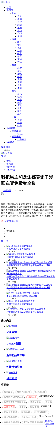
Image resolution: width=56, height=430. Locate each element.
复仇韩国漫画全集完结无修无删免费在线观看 (28, 287)
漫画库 (10, 10)
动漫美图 (16, 131)
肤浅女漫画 (35, 402)
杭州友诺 (8, 392)
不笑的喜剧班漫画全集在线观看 (22, 296)
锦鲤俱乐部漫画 (11, 422)
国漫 (14, 117)
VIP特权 (10, 142)
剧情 (19, 88)
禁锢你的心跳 (23, 392)
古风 (19, 62)
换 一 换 (5, 241)
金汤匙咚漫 (9, 407)
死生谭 (22, 407)
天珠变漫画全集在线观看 (18, 249)
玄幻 (19, 30)
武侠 (14, 39)
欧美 (19, 125)
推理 (19, 27)
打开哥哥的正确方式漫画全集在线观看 (25, 312)
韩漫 (19, 122)
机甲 (19, 48)
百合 (19, 108)
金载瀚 (48, 402)
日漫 (19, 120)
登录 (8, 147)
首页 (9, 7)
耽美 (19, 97)
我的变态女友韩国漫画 (15, 402)
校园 (14, 65)
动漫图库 (11, 128)
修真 (19, 56)
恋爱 (19, 68)
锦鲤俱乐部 (39, 392)
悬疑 (19, 25)
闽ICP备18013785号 (49, 423)
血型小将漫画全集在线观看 (20, 304)
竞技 (19, 45)
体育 (19, 53)
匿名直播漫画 (10, 417)
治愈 (19, 73)
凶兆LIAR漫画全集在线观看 (20, 257)
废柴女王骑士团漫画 (33, 422)
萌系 (19, 76)
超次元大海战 (10, 412)
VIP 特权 (11, 170)
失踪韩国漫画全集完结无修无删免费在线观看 (28, 265)
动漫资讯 (7, 190)
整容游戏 (25, 412)
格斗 (19, 42)
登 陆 (3, 156)
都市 (19, 102)
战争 (19, 50)
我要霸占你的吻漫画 (14, 397)
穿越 (19, 59)
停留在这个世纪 (29, 417)
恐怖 (19, 19)
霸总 (19, 94)
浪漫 (19, 85)
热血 (14, 13)
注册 (3, 147)
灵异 (19, 22)
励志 (19, 99)
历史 (19, 105)
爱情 (19, 82)
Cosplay (20, 134)
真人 (19, 114)
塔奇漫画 (32, 397)
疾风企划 (34, 407)
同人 (19, 111)
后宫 (19, 71)
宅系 (19, 79)
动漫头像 (16, 136)
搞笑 (14, 91)
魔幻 (19, 36)
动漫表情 (21, 139)
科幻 (19, 33)
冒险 (19, 16)
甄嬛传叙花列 (40, 412)
